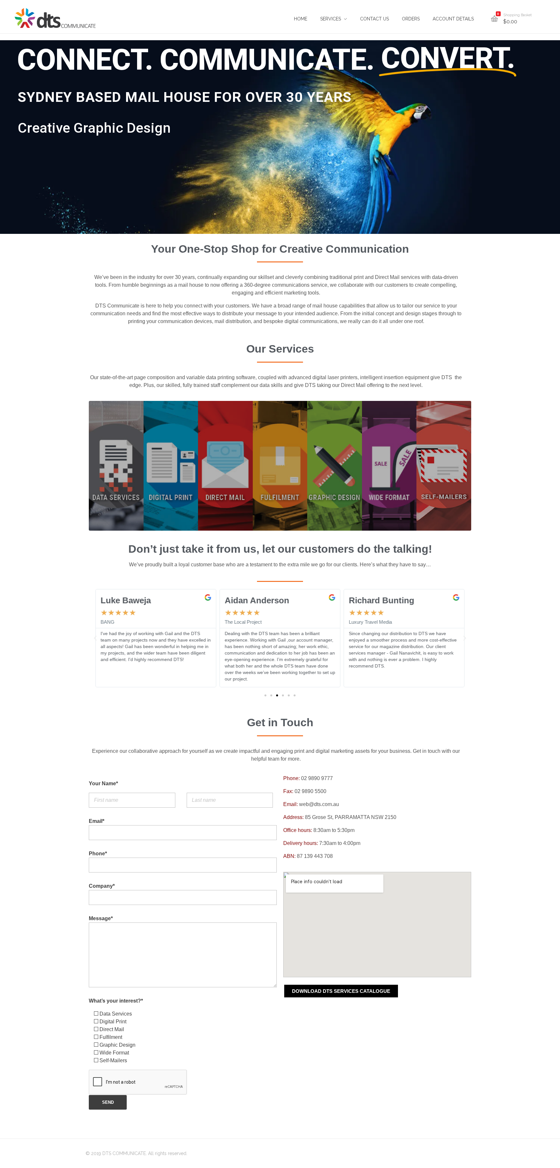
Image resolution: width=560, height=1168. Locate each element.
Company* (102, 886)
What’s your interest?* (116, 1001)
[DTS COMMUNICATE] (55, 18)
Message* (101, 918)
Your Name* (103, 783)
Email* (96, 821)
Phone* (98, 853)
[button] (265, 695)
